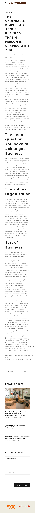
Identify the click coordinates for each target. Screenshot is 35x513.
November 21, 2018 (10, 12)
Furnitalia (18, 55)
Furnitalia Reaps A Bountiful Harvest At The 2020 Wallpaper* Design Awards (16, 413)
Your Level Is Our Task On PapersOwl (15, 426)
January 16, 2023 (9, 417)
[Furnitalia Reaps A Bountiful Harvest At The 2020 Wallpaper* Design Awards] (17, 398)
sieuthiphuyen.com (10, 336)
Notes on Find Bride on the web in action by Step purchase (17, 437)
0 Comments (8, 57)
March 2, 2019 (8, 429)
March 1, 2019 (8, 440)
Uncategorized (9, 55)
